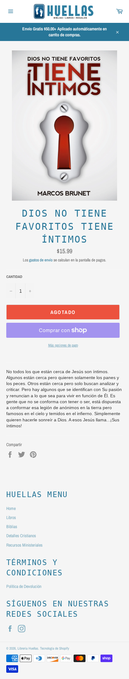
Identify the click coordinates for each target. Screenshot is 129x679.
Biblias (11, 526)
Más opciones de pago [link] (63, 345)
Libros (11, 517)
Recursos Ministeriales (24, 545)
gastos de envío (41, 260)
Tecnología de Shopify (54, 648)
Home (11, 508)
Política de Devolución (23, 586)
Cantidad (14, 276)
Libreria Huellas (28, 648)
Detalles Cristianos (21, 535)
